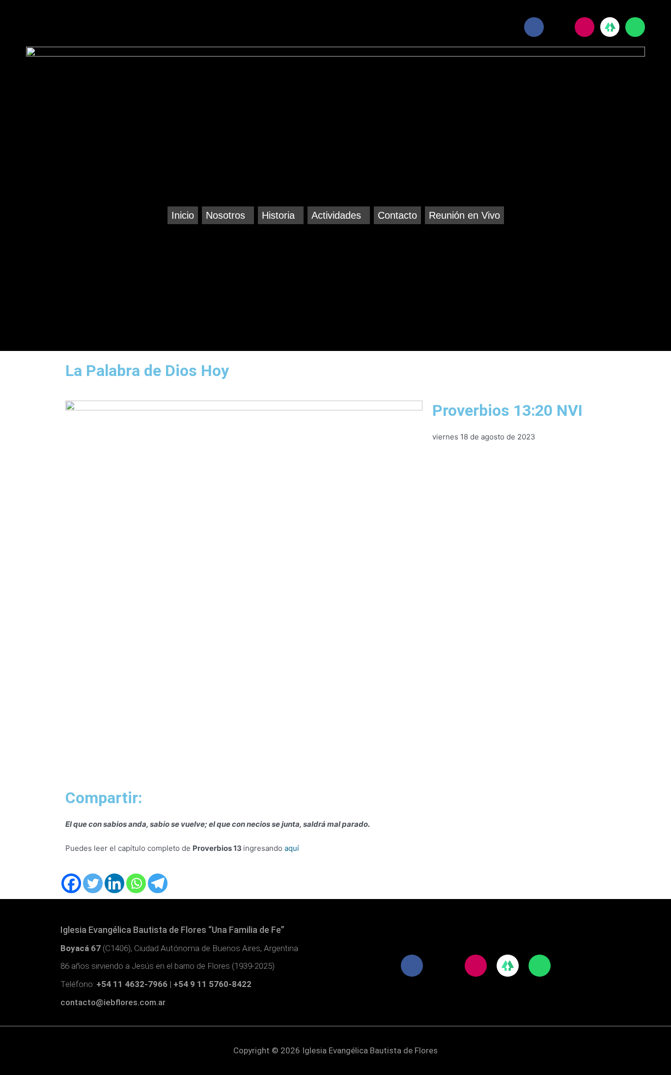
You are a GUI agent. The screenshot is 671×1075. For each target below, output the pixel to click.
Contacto (397, 215)
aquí (291, 848)
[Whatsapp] (136, 883)
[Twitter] (93, 883)
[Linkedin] (114, 883)
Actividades (336, 215)
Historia (278, 215)
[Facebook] (71, 883)
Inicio (182, 215)
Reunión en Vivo (464, 215)
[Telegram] (157, 883)
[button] (228, 215)
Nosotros (225, 215)
